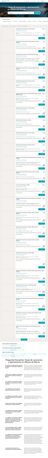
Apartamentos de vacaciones (7, 21)
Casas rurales (15, 21)
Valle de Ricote (13, 356)
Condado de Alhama (13, 345)
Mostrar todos (24, 339)
